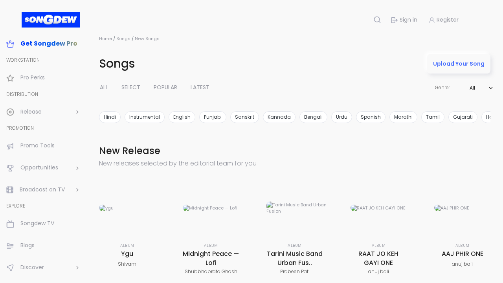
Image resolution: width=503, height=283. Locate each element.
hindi (110, 117)
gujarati (463, 117)
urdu (341, 117)
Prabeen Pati (295, 271)
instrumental (144, 117)
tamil (433, 117)
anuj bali (378, 271)
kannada (279, 117)
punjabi (213, 117)
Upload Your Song (459, 64)
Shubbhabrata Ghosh (211, 271)
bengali (313, 117)
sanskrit (244, 117)
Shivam (127, 264)
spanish (371, 117)
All (472, 88)
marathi (403, 117)
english (182, 117)
